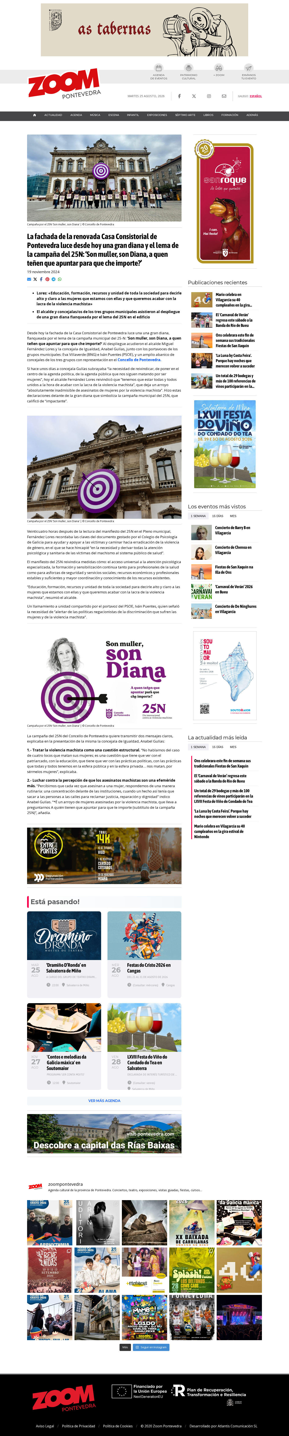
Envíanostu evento (248, 76)
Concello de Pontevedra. (139, 359)
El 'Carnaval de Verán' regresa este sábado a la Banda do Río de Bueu (234, 320)
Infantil (133, 115)
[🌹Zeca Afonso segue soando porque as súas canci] (49, 1317)
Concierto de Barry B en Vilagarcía (232, 530)
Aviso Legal (45, 1426)
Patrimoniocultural (188, 76)
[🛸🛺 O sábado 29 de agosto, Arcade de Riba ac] (192, 1222)
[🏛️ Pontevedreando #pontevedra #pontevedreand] (97, 1317)
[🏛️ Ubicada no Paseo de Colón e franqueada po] (144, 1222)
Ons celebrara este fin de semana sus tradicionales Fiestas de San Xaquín (235, 340)
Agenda (76, 115)
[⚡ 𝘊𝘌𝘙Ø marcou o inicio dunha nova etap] (49, 1222)
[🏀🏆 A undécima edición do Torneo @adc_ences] (192, 1317)
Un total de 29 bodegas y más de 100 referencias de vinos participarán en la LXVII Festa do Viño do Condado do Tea (236, 381)
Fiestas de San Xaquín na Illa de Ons (234, 569)
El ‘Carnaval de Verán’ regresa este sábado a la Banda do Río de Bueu (220, 778)
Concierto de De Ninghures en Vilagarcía (235, 609)
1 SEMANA (198, 516)
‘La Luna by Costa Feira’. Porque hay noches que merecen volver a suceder (222, 814)
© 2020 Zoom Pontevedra (161, 1426)
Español (256, 96)
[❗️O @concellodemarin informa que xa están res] (97, 1222)
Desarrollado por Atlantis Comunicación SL (223, 1426)
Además (252, 115)
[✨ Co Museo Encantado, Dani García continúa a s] (144, 1270)
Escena (114, 115)
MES (233, 516)
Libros (208, 115)
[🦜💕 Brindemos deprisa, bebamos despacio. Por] (239, 1317)
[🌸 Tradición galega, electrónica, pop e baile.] (97, 1270)
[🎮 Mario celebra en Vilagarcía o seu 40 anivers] (239, 1270)
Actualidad (53, 115)
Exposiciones (157, 115)
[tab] (198, 516)
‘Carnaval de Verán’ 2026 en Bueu (234, 589)
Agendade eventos (158, 76)
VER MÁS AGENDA (104, 1101)
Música (95, 115)
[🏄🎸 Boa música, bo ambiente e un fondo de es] (192, 1270)
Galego (243, 96)
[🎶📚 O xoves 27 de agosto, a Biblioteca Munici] (239, 1222)
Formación (230, 115)
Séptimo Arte (185, 115)
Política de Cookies (118, 1426)
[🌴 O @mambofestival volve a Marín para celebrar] (144, 1317)
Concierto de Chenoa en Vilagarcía (233, 550)
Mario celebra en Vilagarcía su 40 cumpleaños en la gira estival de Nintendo (233, 300)
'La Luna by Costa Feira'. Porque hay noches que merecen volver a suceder (235, 360)
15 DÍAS (217, 516)
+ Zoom (218, 75)
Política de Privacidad (78, 1426)
